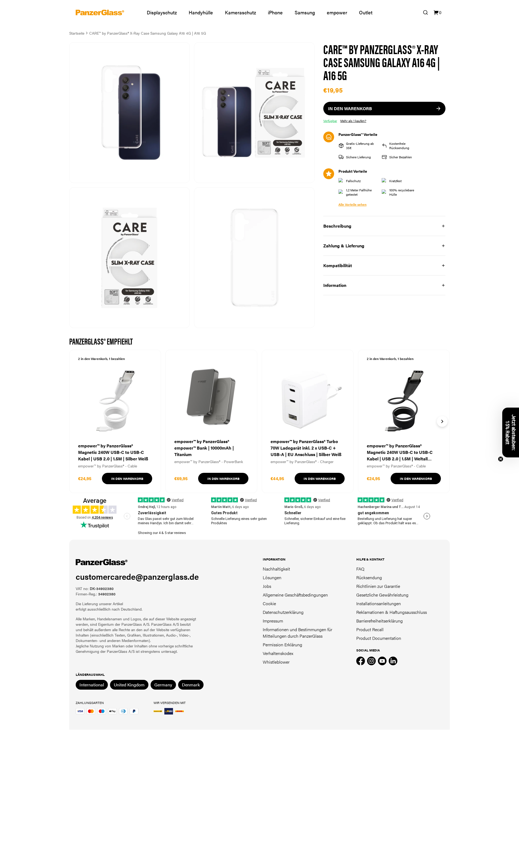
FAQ (360, 569)
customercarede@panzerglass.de (137, 576)
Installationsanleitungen (378, 603)
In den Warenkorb (127, 478)
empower (337, 12)
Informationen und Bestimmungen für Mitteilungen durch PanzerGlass (297, 632)
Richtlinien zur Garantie (378, 586)
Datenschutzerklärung (283, 612)
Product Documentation (378, 638)
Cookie (269, 603)
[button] (510, 432)
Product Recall (370, 629)
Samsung (305, 12)
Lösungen (272, 577)
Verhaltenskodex (278, 653)
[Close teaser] (500, 459)
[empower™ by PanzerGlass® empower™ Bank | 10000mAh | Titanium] (211, 421)
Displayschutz (162, 12)
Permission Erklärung (282, 644)
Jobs (267, 586)
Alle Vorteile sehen (352, 204)
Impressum (273, 621)
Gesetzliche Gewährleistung (382, 595)
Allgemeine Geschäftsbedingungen (295, 595)
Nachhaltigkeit (276, 569)
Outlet (365, 12)
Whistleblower (276, 662)
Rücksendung (369, 577)
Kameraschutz (240, 12)
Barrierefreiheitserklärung (379, 621)
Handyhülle (201, 12)
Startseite (76, 33)
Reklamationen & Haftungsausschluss (391, 612)
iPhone (275, 12)
